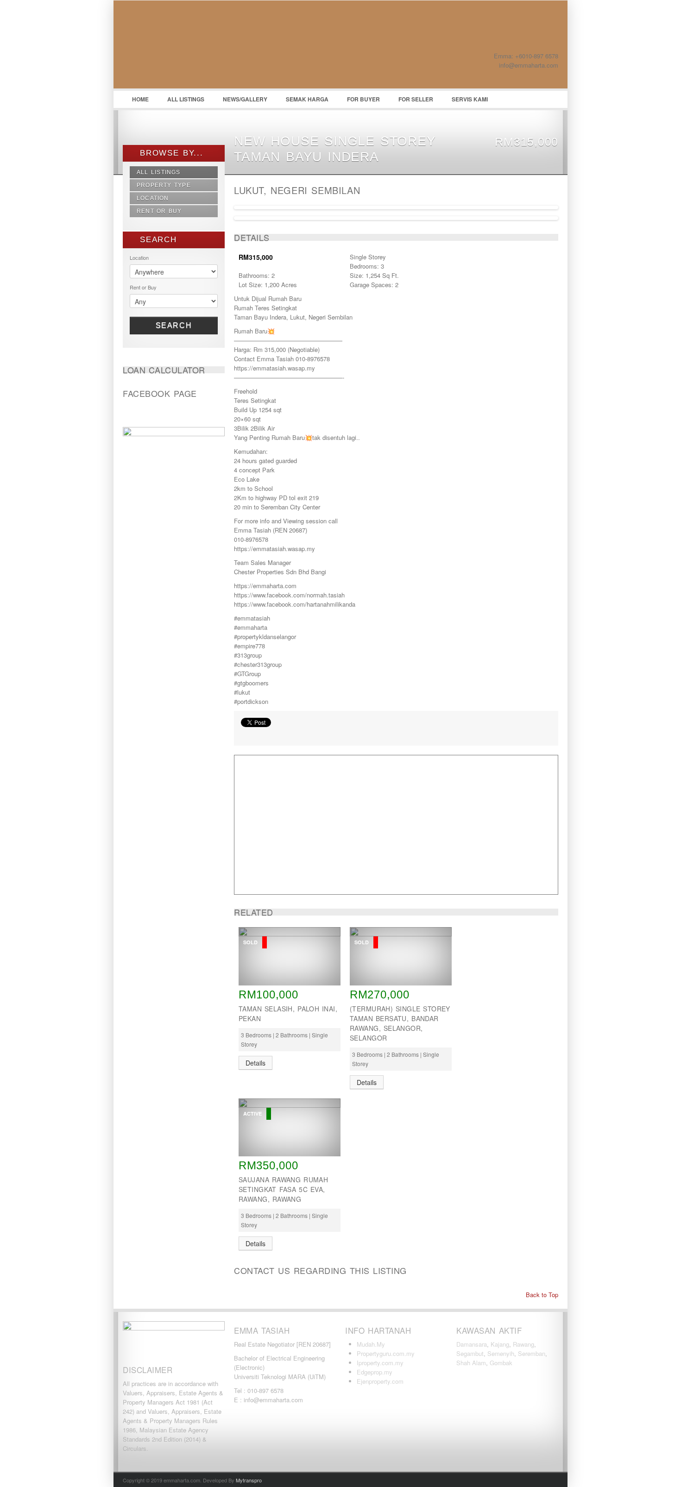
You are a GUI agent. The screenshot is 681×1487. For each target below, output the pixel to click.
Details (255, 1062)
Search (174, 325)
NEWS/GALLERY (245, 99)
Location (153, 198)
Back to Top (541, 1294)
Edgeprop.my (374, 1372)
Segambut (470, 1353)
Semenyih (500, 1353)
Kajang (500, 1344)
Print (245, 734)
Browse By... (169, 153)
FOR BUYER (363, 99)
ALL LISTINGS (185, 99)
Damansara (471, 1344)
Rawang (523, 1344)
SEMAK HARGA (307, 99)
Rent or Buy (159, 211)
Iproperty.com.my (380, 1362)
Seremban (531, 1353)
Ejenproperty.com (380, 1381)
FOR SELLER (415, 99)
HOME (140, 99)
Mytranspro (249, 1480)
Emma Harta (192, 47)
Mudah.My (371, 1344)
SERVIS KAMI (470, 99)
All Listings (159, 172)
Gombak (501, 1362)
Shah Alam (471, 1362)
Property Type (164, 185)
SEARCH (156, 239)
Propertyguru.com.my (386, 1353)
